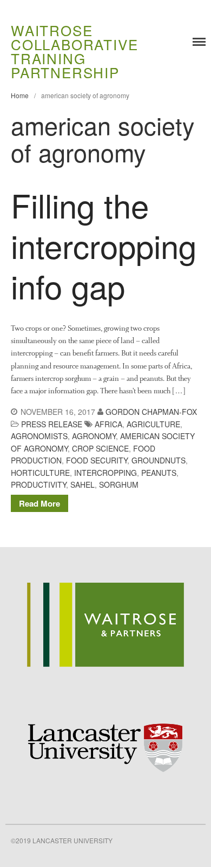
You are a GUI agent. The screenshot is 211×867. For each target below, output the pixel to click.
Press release (51, 424)
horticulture (40, 472)
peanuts (158, 472)
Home (20, 95)
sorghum (119, 484)
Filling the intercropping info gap (103, 245)
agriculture (153, 424)
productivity (38, 484)
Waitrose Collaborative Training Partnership (74, 51)
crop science (100, 448)
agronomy (94, 436)
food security (96, 460)
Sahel (82, 484)
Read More (39, 503)
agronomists (39, 436)
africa (108, 424)
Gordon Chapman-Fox (151, 411)
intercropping (105, 472)
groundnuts (158, 460)
